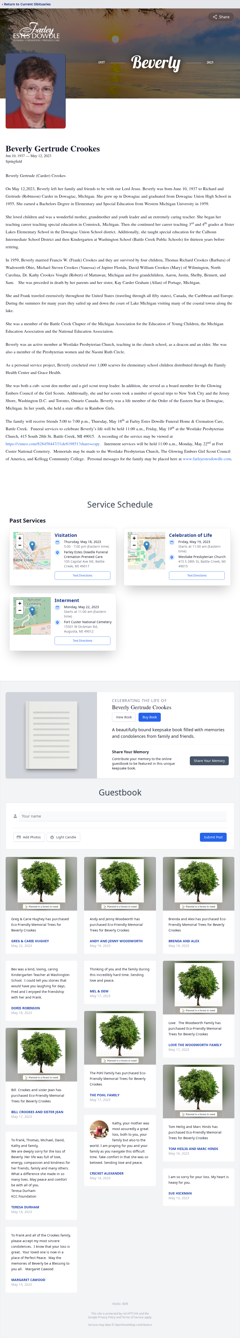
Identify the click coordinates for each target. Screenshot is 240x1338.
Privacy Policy (107, 1317)
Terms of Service (133, 1317)
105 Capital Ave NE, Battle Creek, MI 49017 (84, 563)
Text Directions (82, 575)
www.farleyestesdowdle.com (207, 458)
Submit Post (213, 837)
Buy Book (149, 717)
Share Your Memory (209, 760)
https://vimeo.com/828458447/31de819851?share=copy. (54, 443)
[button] (32, 546)
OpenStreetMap (125, 1325)
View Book (124, 717)
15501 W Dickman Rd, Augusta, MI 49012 (81, 628)
